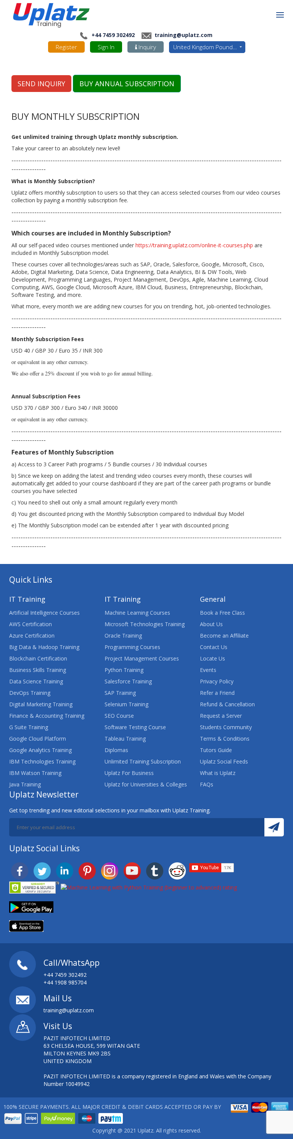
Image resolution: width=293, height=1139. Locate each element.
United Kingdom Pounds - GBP (209, 47)
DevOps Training (29, 692)
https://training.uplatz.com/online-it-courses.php (194, 245)
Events (208, 669)
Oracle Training (123, 635)
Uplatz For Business (129, 773)
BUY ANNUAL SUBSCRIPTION (126, 83)
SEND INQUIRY (41, 83)
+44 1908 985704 (65, 982)
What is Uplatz (217, 773)
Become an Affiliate (224, 635)
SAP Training (120, 692)
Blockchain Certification (38, 658)
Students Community (226, 727)
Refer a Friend (217, 692)
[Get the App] (31, 906)
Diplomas (116, 750)
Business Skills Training (37, 669)
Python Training (124, 669)
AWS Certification (30, 624)
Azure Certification (32, 635)
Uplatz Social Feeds (224, 761)
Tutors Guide (216, 750)
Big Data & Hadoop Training (44, 647)
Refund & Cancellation (227, 704)
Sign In (106, 47)
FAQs (206, 784)
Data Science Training (36, 681)
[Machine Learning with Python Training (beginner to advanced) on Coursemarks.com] (149, 887)
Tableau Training (125, 738)
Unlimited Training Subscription (143, 761)
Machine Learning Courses (137, 612)
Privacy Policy (216, 681)
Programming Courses (132, 647)
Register (66, 47)
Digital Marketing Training (40, 704)
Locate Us (212, 658)
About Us (211, 624)
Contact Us (213, 647)
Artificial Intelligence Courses (44, 612)
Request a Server (221, 715)
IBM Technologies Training (42, 761)
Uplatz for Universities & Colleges (146, 784)
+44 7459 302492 (113, 35)
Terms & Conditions (225, 738)
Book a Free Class (222, 612)
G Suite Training (28, 727)
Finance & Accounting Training (46, 715)
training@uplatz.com (183, 35)
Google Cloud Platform (37, 738)
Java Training (25, 784)
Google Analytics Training (40, 750)
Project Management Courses (142, 658)
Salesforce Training (128, 681)
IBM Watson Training (35, 773)
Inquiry (146, 47)
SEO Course (119, 715)
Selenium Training (126, 704)
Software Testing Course (135, 727)
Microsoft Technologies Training (145, 624)
